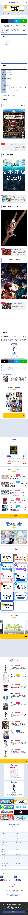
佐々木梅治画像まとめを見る (14, 415)
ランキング (17, 833)
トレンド (3, 849)
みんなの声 (17, 838)
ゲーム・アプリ (18, 842)
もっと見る (14, 636)
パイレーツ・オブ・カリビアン (14, 87)
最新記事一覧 (4, 854)
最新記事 (6, 44)
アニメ (3, 835)
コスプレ (17, 844)
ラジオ (3, 838)
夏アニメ (17, 856)
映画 (16, 840)
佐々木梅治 (6, 29)
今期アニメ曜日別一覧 (19, 854)
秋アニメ (3, 858)
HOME (3, 833)
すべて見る (14, 761)
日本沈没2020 (10, 92)
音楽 (2, 844)
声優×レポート (4, 865)
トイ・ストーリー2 (11, 90)
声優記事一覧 (18, 861)
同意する (14, 911)
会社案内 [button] (2, 873)
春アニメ (3, 856)
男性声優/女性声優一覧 (6, 863)
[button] (14, 36)
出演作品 (6, 42)
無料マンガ (17, 849)
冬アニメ (17, 858)
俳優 (10, 70)
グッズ (3, 840)
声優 (2, 29)
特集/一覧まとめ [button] (4, 851)
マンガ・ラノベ (4, 842)
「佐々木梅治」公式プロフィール (8, 95)
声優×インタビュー (19, 863)
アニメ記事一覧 (4, 861)
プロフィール (7, 41)
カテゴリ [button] (2, 831)
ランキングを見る (14, 515)
